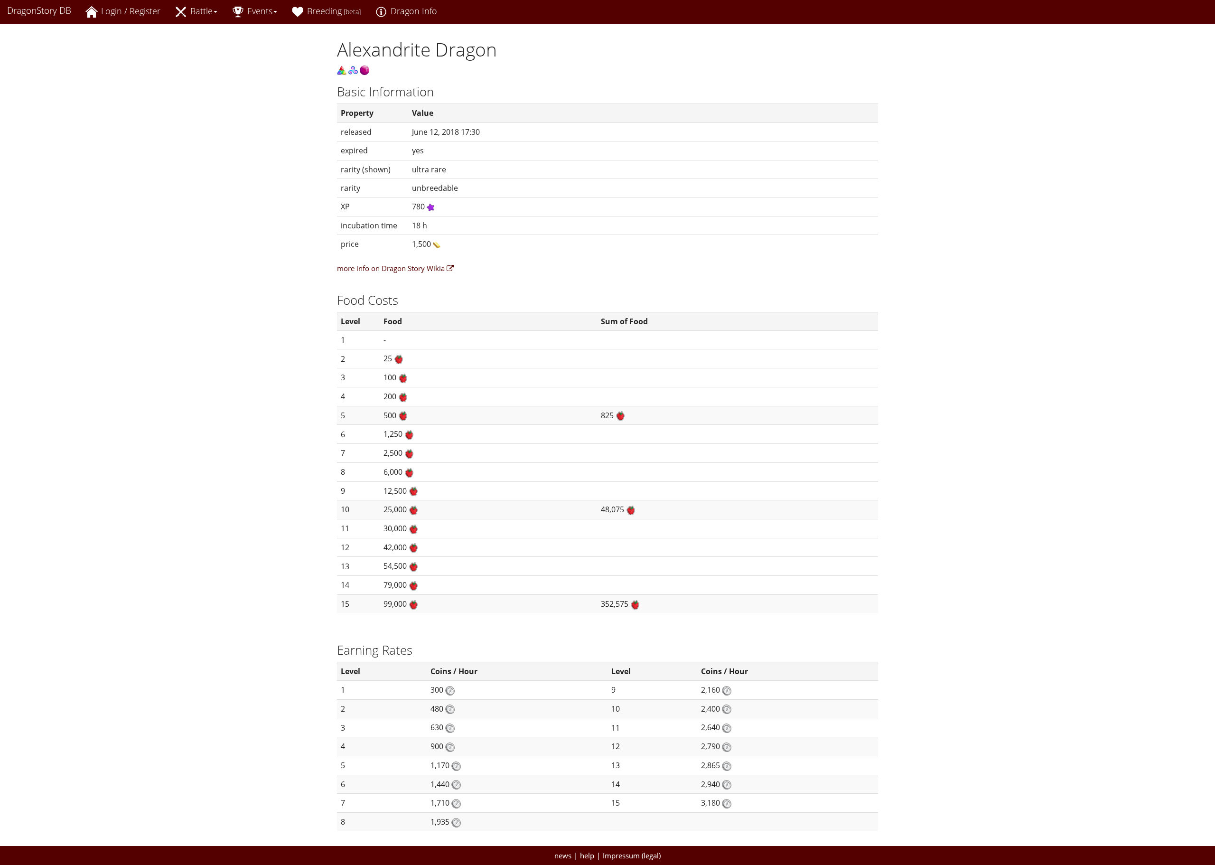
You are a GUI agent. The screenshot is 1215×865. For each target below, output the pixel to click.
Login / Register (129, 11)
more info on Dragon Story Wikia (392, 268)
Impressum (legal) (632, 855)
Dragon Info (412, 11)
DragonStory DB (39, 10)
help (587, 855)
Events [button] (258, 11)
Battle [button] (200, 11)
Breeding (333, 11)
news (562, 855)
